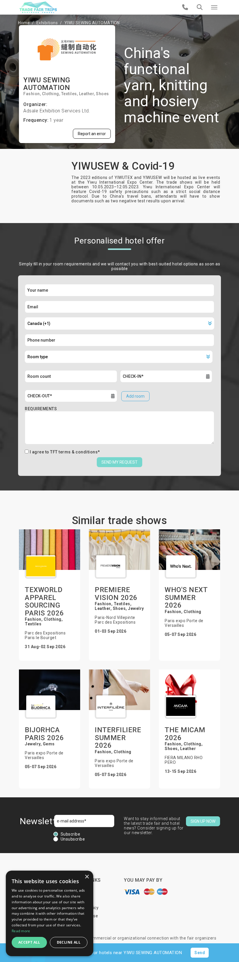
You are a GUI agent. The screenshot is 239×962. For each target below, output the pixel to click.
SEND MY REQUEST (119, 462)
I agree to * (65, 452)
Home (24, 22)
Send (199, 952)
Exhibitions (47, 22)
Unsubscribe (73, 839)
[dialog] (49, 913)
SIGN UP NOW (203, 821)
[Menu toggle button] (214, 7)
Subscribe (70, 834)
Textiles (69, 93)
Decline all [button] (68, 942)
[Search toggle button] (199, 7)
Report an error (92, 133)
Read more (21, 930)
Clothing (50, 93)
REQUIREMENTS (41, 408)
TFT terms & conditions (74, 452)
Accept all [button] (29, 942)
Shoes (102, 93)
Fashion (31, 93)
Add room (135, 396)
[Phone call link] (185, 7)
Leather (86, 93)
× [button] (87, 877)
